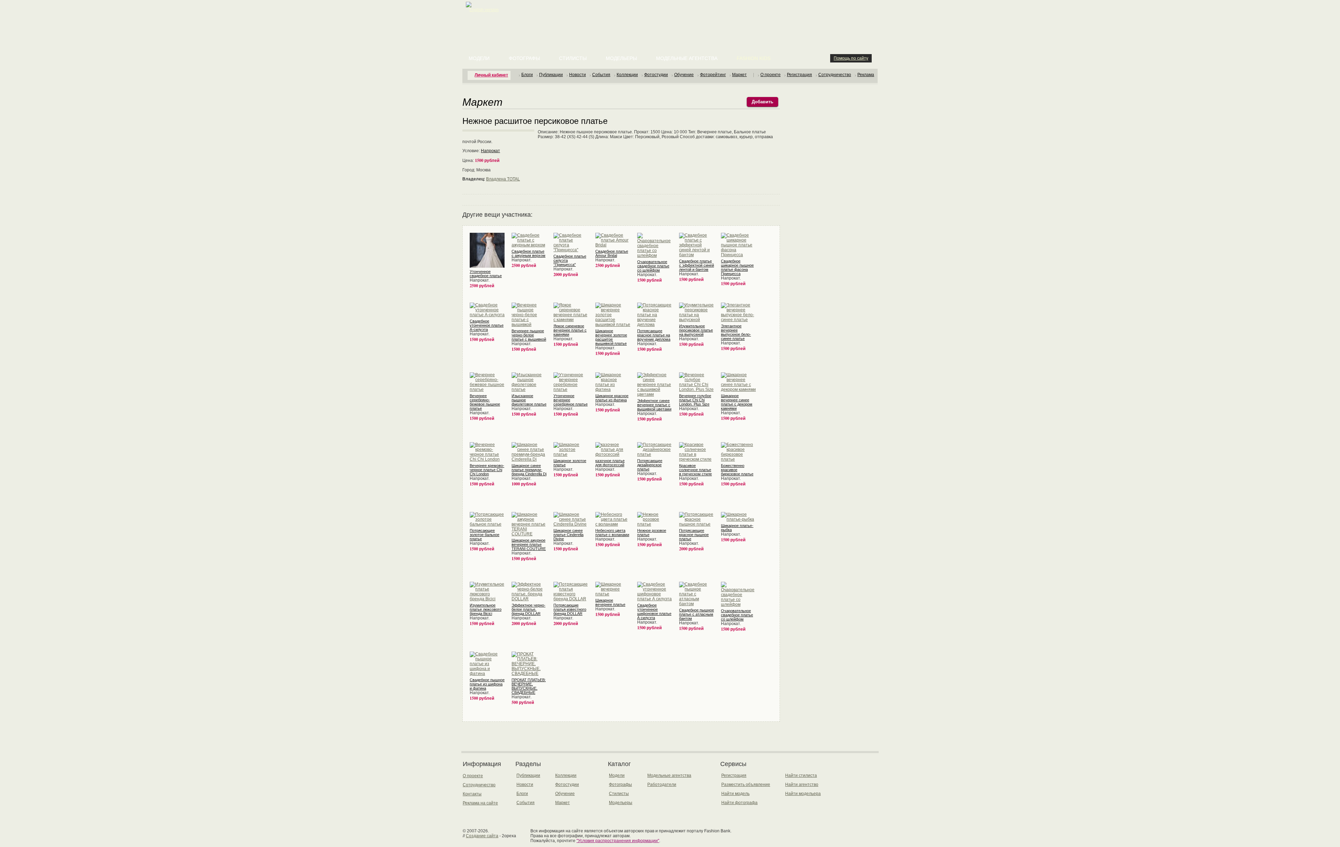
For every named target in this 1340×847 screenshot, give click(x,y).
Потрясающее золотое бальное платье (484, 534)
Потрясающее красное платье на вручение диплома (653, 335)
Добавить (762, 101)
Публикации (551, 74)
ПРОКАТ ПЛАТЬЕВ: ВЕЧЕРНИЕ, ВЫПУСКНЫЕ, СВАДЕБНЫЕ (529, 686)
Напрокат (490, 150)
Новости (577, 74)
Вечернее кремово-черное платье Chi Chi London (487, 469)
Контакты (472, 794)
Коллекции (627, 74)
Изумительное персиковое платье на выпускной (696, 330)
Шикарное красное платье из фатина (611, 398)
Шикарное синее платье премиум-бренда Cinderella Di (529, 469)
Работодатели (661, 784)
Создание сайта (482, 835)
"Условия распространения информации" (617, 840)
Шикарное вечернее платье (610, 602)
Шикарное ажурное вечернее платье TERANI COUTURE (529, 544)
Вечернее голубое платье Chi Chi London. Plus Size (695, 400)
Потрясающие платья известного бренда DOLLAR (569, 609)
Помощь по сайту (851, 58)
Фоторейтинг (713, 74)
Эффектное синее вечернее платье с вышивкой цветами (654, 405)
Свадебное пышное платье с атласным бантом (696, 614)
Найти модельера (803, 793)
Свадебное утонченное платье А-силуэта (487, 325)
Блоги (527, 74)
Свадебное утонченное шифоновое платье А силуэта (654, 611)
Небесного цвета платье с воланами (612, 532)
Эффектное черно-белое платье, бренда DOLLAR (528, 609)
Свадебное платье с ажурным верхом (528, 253)
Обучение (684, 74)
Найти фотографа (739, 802)
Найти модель (735, 793)
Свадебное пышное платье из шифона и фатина (487, 684)
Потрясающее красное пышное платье (694, 534)
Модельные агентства (686, 58)
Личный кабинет (491, 75)
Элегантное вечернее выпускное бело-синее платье (736, 332)
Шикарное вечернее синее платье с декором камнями (736, 402)
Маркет (739, 74)
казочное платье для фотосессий (610, 463)
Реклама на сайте (480, 803)
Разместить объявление (745, 784)
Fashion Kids (753, 58)
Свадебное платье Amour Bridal (611, 253)
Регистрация (799, 74)
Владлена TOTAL (503, 179)
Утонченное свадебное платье (486, 273)
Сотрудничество (834, 74)
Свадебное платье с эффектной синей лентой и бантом (696, 265)
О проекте (770, 74)
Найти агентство (801, 784)
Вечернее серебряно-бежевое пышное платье (485, 402)
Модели (479, 58)
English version (484, 9)
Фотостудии (656, 74)
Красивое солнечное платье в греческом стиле (695, 469)
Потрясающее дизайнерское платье (649, 465)
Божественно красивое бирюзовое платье (737, 469)
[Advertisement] (671, 17)
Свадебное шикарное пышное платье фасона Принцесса (737, 267)
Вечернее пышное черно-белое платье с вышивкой (529, 335)
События (601, 74)
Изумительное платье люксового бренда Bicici (485, 609)
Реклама (865, 74)
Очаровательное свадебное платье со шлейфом (653, 266)
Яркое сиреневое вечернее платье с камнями (570, 330)
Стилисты (573, 58)
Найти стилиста (801, 775)
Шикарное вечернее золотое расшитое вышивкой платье (611, 337)
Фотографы (524, 58)
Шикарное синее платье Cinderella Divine (568, 534)
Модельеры (621, 58)
